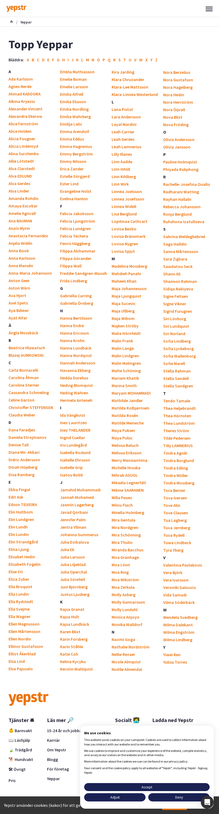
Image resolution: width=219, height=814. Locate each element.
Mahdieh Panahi (126, 273)
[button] (207, 802)
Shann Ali (172, 273)
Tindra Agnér (175, 453)
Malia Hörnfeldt (126, 333)
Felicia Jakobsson (76, 213)
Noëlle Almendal (127, 669)
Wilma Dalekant (178, 624)
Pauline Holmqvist (180, 162)
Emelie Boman (73, 79)
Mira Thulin (122, 542)
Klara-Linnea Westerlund (135, 94)
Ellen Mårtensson (24, 631)
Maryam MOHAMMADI (131, 393)
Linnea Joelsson (127, 191)
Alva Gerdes (19, 183)
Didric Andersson (24, 459)
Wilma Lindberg (177, 639)
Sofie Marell (174, 363)
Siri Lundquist (176, 326)
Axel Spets (18, 303)
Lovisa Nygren (125, 243)
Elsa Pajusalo (21, 668)
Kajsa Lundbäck (74, 624)
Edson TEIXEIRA (23, 504)
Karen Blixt (70, 631)
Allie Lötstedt (21, 161)
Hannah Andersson (77, 363)
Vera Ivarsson (176, 580)
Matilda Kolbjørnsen (130, 408)
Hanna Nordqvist (76, 355)
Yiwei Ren (172, 654)
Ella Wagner (19, 616)
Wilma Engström (178, 632)
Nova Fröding (176, 124)
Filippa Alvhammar (77, 251)
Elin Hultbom (21, 512)
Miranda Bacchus (127, 549)
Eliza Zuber (19, 579)
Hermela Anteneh (76, 400)
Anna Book (19, 250)
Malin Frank (122, 340)
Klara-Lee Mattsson (130, 87)
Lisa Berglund (124, 213)
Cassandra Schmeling (29, 392)
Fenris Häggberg (75, 243)
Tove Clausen (175, 512)
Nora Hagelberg (178, 87)
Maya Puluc (122, 437)
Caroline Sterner (24, 385)
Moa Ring (120, 572)
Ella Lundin (19, 594)
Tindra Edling (175, 468)
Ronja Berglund (177, 214)
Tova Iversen (175, 497)
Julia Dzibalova (74, 542)
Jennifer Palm (73, 519)
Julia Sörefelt (72, 579)
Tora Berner (174, 490)
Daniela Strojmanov (27, 437)
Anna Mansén (21, 265)
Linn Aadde (122, 161)
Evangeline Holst (75, 191)
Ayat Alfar (18, 317)
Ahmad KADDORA (25, 94)
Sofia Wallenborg (179, 356)
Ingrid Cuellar (72, 437)
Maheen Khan (124, 281)
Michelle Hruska (126, 467)
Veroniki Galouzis (179, 587)
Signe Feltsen (175, 296)
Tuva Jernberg (176, 527)
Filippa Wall (70, 265)
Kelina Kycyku (73, 661)
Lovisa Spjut (123, 251)
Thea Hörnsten (177, 415)
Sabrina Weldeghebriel (184, 236)
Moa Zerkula (123, 587)
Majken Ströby (125, 325)
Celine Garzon (21, 400)
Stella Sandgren (178, 385)
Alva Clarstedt (22, 168)
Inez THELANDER (75, 430)
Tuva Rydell (174, 535)
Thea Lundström (179, 423)
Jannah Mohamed (77, 497)
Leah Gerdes (123, 139)
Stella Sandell (176, 378)
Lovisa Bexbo (124, 228)
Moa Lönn (121, 564)
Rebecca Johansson (182, 206)
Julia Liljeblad (73, 564)
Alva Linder (19, 191)
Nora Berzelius (176, 72)
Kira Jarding (123, 72)
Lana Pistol (122, 109)
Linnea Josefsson (128, 199)
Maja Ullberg (123, 311)
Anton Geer (19, 280)
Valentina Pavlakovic (182, 565)
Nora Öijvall (174, 109)
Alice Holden (20, 131)
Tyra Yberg (173, 550)
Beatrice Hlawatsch (27, 347)
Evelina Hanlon (74, 198)
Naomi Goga (123, 639)
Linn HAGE (121, 169)
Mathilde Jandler (127, 400)
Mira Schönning (126, 535)
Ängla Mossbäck (23, 332)
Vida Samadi (175, 595)
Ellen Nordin (20, 638)
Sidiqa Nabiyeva (178, 288)
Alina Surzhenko (24, 153)
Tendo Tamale (176, 400)
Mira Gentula (123, 520)
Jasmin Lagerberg (77, 504)
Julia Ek (67, 549)
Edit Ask (16, 497)
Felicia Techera (74, 236)
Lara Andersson (126, 116)
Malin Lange (123, 348)
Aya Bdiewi (19, 310)
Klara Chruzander (128, 79)
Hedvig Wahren (74, 392)
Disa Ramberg (21, 474)
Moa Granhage (125, 557)
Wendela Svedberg (180, 617)
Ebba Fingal (19, 489)
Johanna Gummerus (79, 534)
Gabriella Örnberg (76, 303)
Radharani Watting (181, 191)
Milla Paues (122, 497)
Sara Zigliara (175, 259)
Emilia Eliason (73, 101)
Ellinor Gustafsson (26, 646)
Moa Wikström (125, 579)
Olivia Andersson (178, 139)
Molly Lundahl (125, 609)
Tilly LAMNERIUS (178, 445)
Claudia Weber (22, 415)
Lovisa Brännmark (129, 236)
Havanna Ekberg (75, 370)
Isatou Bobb (71, 475)
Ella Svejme (19, 609)
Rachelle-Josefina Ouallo (186, 184)
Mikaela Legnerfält (129, 482)
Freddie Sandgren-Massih (83, 273)
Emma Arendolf (74, 131)
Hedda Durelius (74, 377)
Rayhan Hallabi (177, 199)
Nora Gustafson (178, 79)
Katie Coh (69, 654)
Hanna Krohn (72, 340)
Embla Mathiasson (77, 71)
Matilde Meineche (128, 423)
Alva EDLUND (20, 176)
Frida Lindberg (73, 280)
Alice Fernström (23, 123)
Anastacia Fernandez (28, 235)
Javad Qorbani (74, 512)
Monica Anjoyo (125, 617)
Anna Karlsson (22, 258)
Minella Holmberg (128, 512)
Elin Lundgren (21, 519)
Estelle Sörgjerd (75, 176)
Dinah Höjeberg (23, 467)
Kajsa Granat (72, 609)
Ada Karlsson (21, 79)
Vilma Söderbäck (179, 602)
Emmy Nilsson (73, 161)
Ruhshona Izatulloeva (183, 221)
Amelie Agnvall (22, 213)
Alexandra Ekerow (25, 116)
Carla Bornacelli (23, 370)
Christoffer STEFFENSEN (31, 407)
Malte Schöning (126, 370)
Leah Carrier (123, 131)
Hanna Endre (72, 325)
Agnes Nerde (20, 86)
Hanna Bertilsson (76, 318)
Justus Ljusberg (74, 594)
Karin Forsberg (74, 639)
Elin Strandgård (23, 541)
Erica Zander (72, 168)
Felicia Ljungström (77, 221)
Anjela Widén (20, 243)
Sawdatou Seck (178, 266)
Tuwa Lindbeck (177, 542)
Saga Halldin (175, 244)
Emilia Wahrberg (75, 116)
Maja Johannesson (129, 288)
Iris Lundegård (73, 445)
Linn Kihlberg (124, 176)
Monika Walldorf (127, 624)
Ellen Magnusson (24, 624)
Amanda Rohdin (23, 198)
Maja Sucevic (124, 303)
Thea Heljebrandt (179, 408)
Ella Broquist (20, 586)
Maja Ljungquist (126, 296)
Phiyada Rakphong (180, 169)
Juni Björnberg (74, 587)
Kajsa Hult (69, 616)
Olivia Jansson (176, 147)
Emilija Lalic (71, 124)
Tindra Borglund (178, 460)
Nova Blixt (172, 117)
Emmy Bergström (76, 154)
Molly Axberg (123, 594)
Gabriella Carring (76, 295)
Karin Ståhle (71, 646)
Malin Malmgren (126, 363)
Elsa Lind (17, 661)
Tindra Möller (175, 475)
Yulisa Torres (175, 662)
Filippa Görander (75, 258)
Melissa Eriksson (127, 452)
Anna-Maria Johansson (30, 273)
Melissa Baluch (125, 445)
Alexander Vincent (25, 108)
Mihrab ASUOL (125, 475)
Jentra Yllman (73, 527)
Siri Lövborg (174, 318)
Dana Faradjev (22, 429)
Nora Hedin (173, 94)
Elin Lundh (18, 527)
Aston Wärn (19, 288)
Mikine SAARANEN (128, 490)
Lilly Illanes (122, 154)
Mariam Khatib (125, 378)
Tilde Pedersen (176, 438)
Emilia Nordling (74, 109)
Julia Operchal (73, 572)
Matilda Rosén (125, 415)
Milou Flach (122, 505)
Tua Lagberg (175, 520)
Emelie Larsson (74, 86)
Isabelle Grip (71, 467)
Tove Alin (171, 505)
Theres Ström (176, 430)
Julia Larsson (72, 557)
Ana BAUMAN (20, 220)
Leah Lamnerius (126, 146)
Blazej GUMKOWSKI (26, 355)
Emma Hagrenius (76, 146)
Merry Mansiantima (129, 460)
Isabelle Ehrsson (75, 460)
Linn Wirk (120, 184)
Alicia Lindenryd (23, 146)
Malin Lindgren (125, 355)
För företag (58, 769)
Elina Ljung (19, 549)
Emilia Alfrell (71, 94)
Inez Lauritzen (73, 422)
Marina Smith (124, 385)
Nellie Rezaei (123, 654)
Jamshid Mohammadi (80, 489)
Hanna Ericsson (74, 333)
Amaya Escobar (23, 205)
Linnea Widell (124, 206)
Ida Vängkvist (72, 415)
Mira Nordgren (125, 527)
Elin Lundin (19, 534)
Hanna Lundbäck (75, 348)
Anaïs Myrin (19, 228)
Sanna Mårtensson (180, 251)
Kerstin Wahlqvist (76, 669)
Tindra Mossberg (178, 483)
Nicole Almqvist (126, 661)
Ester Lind (69, 183)
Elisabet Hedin (22, 556)
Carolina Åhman (24, 377)
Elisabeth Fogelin (25, 564)
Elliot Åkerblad (22, 653)
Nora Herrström (178, 102)
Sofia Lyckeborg (178, 348)
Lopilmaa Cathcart (129, 221)
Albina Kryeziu (22, 101)
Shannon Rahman (180, 281)
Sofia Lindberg (177, 341)
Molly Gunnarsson (128, 602)
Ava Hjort (17, 295)
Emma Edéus (72, 139)
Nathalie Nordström (131, 646)
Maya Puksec (123, 430)
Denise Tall (19, 444)
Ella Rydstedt (21, 601)
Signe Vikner (174, 303)
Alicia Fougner (22, 138)
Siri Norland (174, 333)
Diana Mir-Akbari (24, 452)
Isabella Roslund (75, 452)
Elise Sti (16, 571)
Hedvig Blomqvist (76, 385)
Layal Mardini (124, 124)
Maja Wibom (123, 318)
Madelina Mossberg (129, 266)
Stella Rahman (177, 371)
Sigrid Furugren (177, 311)
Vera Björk (172, 572)
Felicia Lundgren (75, 228)
